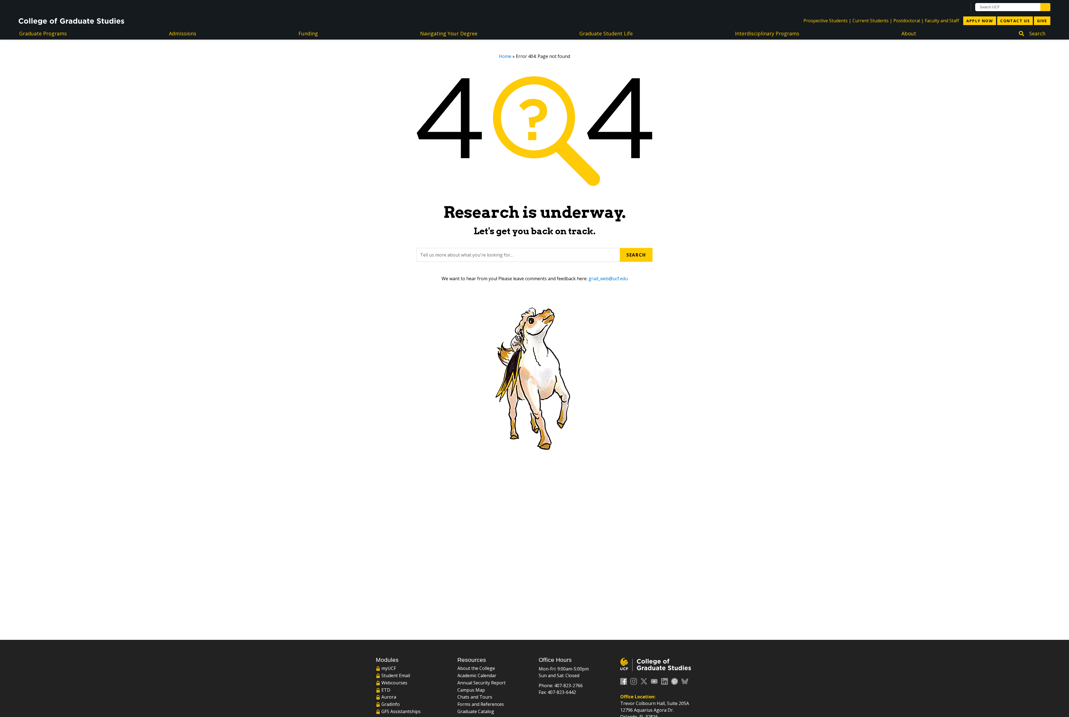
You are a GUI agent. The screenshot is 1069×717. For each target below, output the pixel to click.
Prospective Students (825, 21)
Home (505, 56)
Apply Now (979, 20)
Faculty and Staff (942, 21)
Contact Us (1015, 20)
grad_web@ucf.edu (608, 278)
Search (636, 255)
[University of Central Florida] (63, 7)
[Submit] (1045, 7)
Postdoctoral (906, 21)
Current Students (870, 21)
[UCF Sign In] (949, 7)
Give (1042, 20)
